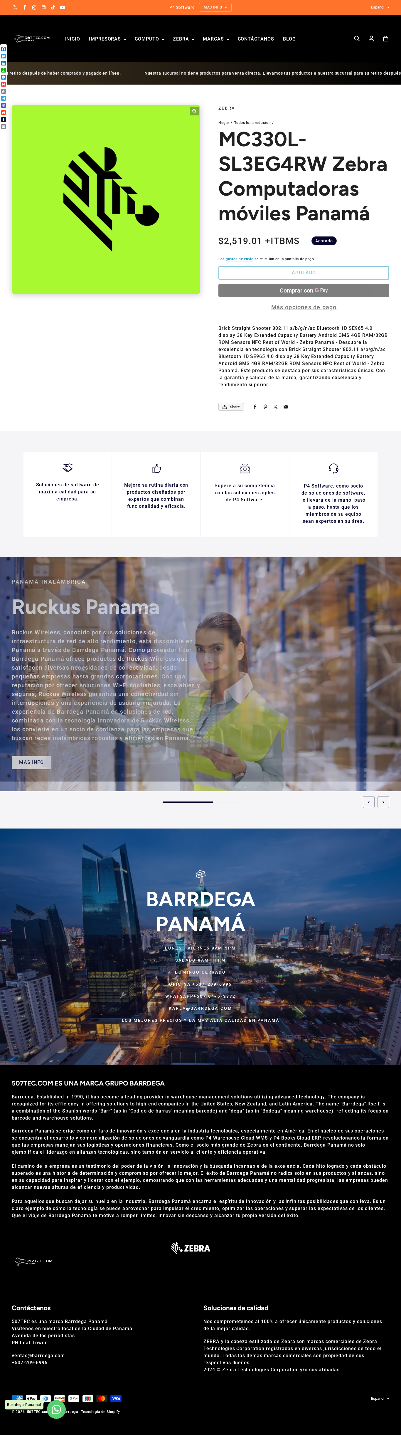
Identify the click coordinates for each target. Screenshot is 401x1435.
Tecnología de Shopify (100, 1412)
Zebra (182, 39)
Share (235, 407)
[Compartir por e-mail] (285, 407)
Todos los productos (252, 123)
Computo (148, 39)
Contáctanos (256, 39)
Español (377, 7)
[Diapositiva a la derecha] (383, 802)
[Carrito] (385, 38)
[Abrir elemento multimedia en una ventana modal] (194, 111)
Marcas (214, 39)
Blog (289, 39)
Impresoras (106, 39)
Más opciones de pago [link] (304, 307)
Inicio (72, 39)
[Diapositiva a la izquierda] (369, 802)
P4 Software (232, 640)
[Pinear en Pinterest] (265, 407)
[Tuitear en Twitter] (275, 407)
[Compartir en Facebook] (255, 407)
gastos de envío (240, 259)
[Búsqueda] (356, 38)
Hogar (223, 123)
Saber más (336, 752)
